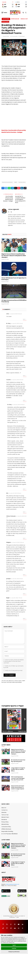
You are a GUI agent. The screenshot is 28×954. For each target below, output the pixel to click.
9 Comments (15, 36)
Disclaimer (4, 819)
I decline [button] (14, 948)
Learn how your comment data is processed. (13, 681)
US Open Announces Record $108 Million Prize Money (14, 301)
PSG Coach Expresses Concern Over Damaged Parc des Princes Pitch (17, 778)
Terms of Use (4, 815)
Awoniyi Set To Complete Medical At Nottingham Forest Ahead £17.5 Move (20, 199)
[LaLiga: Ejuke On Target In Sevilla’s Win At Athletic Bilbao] (6, 770)
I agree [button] (14, 945)
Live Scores (6, 19)
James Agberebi (13, 209)
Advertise (3, 812)
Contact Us (4, 810)
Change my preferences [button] (14, 951)
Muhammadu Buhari (7, 182)
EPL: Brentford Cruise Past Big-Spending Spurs (18, 760)
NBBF (15, 182)
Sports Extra (5, 21)
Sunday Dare (22, 182)
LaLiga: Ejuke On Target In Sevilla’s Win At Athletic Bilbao (18, 769)
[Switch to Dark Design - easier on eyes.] (26, 12)
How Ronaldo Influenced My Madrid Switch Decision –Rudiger (8, 199)
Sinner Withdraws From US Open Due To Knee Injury (13, 278)
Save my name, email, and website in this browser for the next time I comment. (14, 661)
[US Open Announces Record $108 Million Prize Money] (14, 291)
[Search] (23, 12)
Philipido (8, 542)
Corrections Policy (6, 826)
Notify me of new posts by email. (13, 670)
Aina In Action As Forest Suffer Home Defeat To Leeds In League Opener (17, 787)
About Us (3, 807)
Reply (24, 319)
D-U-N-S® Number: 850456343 (9, 834)
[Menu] (4, 12)
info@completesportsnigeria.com (12, 884)
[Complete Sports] (15, 12)
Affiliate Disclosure (6, 829)
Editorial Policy (5, 824)
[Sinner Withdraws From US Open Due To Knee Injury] (14, 269)
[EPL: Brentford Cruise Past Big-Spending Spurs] (6, 762)
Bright (7, 598)
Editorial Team (5, 817)
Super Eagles (15, 19)
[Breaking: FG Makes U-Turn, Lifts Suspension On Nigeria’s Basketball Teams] (14, 55)
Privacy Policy (5, 822)
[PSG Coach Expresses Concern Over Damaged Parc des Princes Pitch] (6, 779)
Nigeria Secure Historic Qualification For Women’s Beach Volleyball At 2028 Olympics (13, 255)
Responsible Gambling (7, 831)
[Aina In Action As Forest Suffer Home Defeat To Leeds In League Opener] (6, 788)
